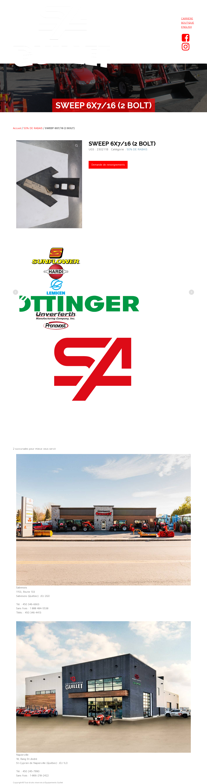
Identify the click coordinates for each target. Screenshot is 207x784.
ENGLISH (186, 26)
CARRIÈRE (187, 18)
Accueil (17, 128)
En (182, 31)
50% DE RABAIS (33, 128)
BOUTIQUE (187, 22)
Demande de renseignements (108, 164)
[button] (77, 146)
